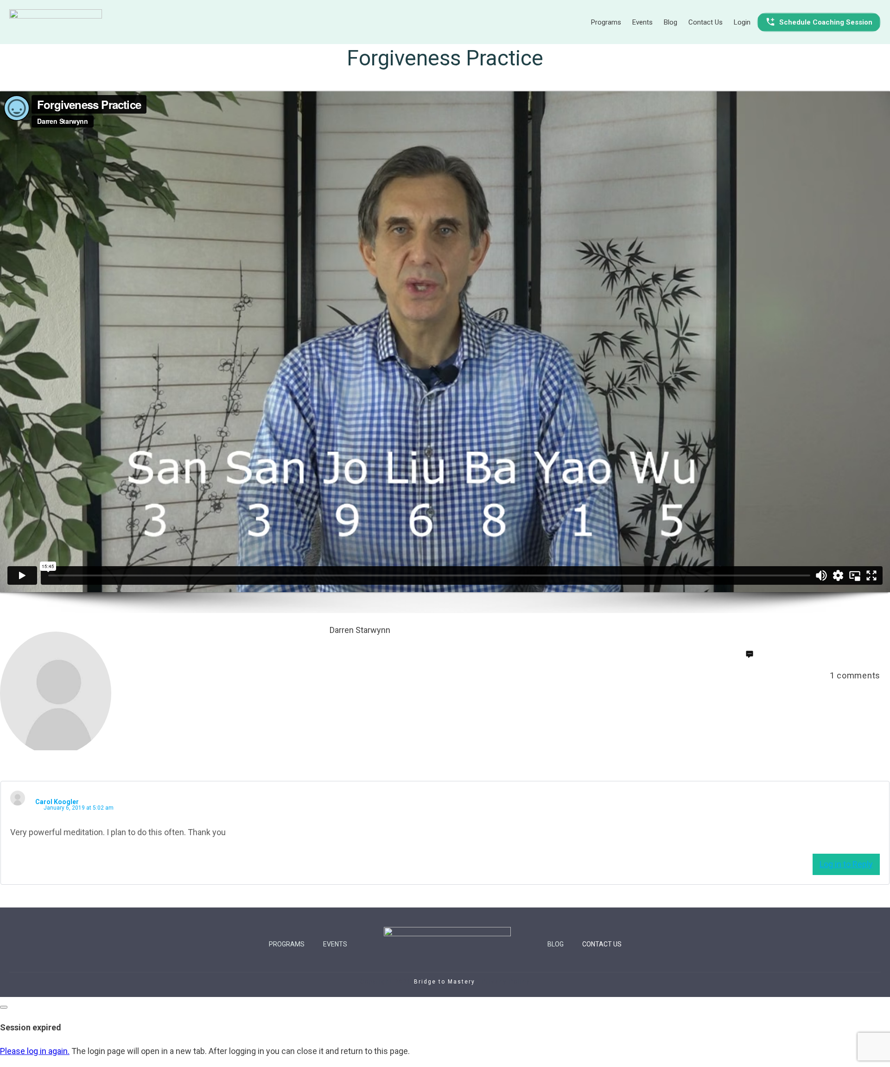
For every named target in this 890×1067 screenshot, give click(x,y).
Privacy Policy (506, 981)
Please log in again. (35, 1051)
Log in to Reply (846, 864)
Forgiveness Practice (445, 57)
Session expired (30, 1027)
